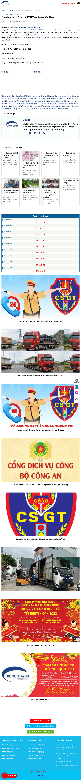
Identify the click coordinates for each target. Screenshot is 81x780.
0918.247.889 (40, 247)
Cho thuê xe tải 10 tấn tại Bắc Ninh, (35, 109)
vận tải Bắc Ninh (60, 99)
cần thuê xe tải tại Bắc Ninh (41, 96)
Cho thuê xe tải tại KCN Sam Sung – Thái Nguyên (10, 155)
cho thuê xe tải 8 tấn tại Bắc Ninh (57, 104)
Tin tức (16, 14)
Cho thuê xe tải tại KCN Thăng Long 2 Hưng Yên (30, 165)
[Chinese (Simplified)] (63, 3)
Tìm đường (76, 382)
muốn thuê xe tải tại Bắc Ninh (60, 96)
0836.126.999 (40, 259)
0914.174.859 (40, 241)
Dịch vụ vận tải (10, 14)
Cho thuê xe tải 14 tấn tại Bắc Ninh (57, 109)
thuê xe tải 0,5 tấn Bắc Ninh (16, 104)
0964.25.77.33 (40, 229)
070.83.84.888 (40, 271)
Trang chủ (4, 11)
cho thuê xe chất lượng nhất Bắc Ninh (19, 101)
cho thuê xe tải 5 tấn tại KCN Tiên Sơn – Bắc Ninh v (41, 37)
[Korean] (71, 3)
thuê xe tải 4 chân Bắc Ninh (55, 106)
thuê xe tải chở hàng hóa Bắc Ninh (44, 99)
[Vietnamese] (73, 3)
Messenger (76, 395)
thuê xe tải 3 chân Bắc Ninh (38, 106)
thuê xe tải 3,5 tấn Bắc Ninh (20, 106)
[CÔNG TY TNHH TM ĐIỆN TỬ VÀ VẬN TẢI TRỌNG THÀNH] (5, 3)
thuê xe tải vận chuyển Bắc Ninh (23, 99)
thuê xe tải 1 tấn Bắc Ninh (58, 101)
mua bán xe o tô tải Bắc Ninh (40, 101)
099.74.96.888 (40, 235)
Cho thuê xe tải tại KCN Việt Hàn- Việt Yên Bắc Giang (10, 193)
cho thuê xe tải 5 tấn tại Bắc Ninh (35, 104)
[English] (66, 3)
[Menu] (78, 3)
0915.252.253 (40, 265)
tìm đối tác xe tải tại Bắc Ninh (14, 109)
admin (5, 22)
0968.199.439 (40, 253)
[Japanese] (68, 3)
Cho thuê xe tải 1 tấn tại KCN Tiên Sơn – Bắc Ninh (50, 155)
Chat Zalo (77, 388)
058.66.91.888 (40, 223)
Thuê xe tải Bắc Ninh (7, 96)
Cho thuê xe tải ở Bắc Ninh (23, 96)
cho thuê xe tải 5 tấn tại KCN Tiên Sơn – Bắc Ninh (23, 27)
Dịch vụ (11, 11)
